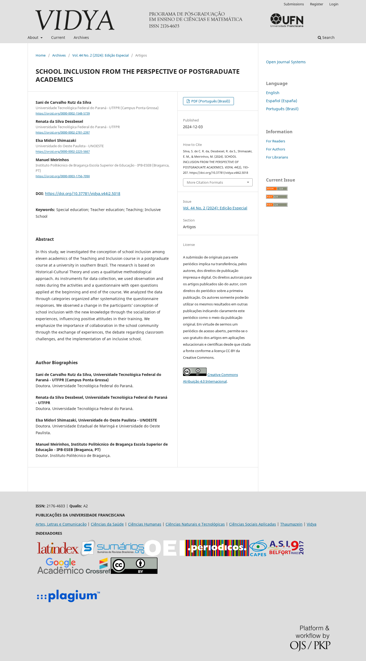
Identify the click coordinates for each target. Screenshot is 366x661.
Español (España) (281, 100)
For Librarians (277, 157)
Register (316, 4)
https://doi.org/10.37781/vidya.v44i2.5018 (82, 193)
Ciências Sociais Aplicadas (252, 524)
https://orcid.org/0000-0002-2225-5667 (63, 152)
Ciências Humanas (144, 524)
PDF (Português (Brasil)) (210, 101)
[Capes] (258, 554)
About (33, 37)
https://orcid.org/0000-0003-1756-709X (63, 176)
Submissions (294, 4)
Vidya (311, 524)
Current (58, 37)
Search (328, 37)
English (272, 92)
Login (333, 4)
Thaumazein (291, 524)
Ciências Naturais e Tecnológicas (195, 524)
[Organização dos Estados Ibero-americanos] (112, 554)
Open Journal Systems (286, 61)
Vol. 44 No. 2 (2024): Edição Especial (100, 55)
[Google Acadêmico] (60, 572)
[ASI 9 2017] (286, 554)
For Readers (275, 141)
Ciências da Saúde (107, 524)
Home (41, 55)
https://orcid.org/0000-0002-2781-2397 (63, 132)
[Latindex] (58, 554)
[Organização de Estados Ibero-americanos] (164, 554)
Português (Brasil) (282, 108)
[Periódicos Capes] (217, 554)
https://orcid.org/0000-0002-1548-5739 (63, 113)
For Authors (275, 149)
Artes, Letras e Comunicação (61, 524)
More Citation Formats (205, 182)
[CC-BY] (134, 572)
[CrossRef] (98, 572)
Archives (81, 37)
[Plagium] (68, 602)
